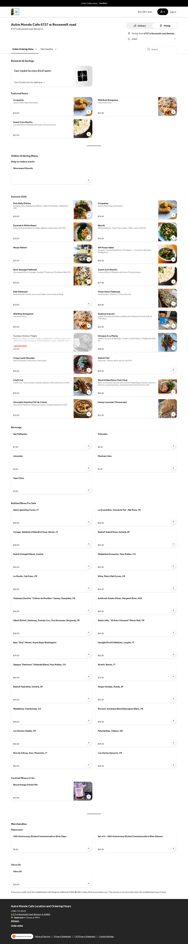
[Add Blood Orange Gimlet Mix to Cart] (89, 796)
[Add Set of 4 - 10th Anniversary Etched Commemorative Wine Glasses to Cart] (173, 848)
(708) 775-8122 (18, 910)
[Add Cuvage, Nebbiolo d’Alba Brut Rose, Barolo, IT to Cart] (89, 544)
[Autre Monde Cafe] (15, 11)
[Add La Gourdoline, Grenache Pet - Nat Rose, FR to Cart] (173, 522)
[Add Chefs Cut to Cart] (89, 392)
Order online (17, 925)
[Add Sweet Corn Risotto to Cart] (89, 134)
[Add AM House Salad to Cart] (173, 259)
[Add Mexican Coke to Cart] (173, 468)
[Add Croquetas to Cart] (89, 112)
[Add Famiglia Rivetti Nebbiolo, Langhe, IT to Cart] (173, 654)
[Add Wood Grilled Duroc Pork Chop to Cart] (173, 392)
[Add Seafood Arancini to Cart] (173, 326)
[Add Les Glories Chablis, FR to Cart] (89, 743)
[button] (25, 49)
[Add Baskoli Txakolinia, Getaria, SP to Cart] (89, 698)
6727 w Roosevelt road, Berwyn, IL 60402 (30, 914)
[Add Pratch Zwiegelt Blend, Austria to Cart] (89, 566)
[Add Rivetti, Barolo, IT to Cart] (173, 676)
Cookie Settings (106, 936)
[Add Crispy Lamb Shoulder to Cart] (89, 370)
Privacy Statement (62, 936)
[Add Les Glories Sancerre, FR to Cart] (173, 765)
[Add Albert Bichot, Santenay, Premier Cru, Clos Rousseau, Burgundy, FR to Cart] (89, 632)
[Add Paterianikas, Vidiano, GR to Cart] (173, 743)
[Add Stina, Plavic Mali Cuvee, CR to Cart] (173, 588)
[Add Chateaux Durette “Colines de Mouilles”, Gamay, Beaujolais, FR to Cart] (89, 610)
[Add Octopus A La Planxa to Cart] (173, 348)
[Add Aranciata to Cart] (173, 446)
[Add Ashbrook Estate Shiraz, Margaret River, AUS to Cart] (173, 610)
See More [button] (103, 3)
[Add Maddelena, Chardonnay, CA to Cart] (89, 720)
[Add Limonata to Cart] (89, 468)
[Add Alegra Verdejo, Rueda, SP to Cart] (173, 698)
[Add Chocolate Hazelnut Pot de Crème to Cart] (89, 414)
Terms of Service (42, 936)
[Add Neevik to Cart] (173, 237)
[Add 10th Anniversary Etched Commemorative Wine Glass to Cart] (89, 848)
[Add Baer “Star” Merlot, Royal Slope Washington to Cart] (89, 654)
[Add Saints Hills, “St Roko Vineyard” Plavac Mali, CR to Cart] (173, 632)
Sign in (173, 11)
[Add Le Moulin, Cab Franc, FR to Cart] (89, 588)
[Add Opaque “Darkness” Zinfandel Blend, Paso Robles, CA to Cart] (89, 676)
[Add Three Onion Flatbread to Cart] (173, 303)
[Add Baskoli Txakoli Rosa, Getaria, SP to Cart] (173, 544)
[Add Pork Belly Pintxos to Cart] (89, 215)
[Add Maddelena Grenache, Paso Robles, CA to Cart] (173, 566)
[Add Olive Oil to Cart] (89, 883)
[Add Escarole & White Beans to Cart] (89, 237)
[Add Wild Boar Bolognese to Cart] (173, 112)
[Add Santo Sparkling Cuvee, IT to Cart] (89, 522)
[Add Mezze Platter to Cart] (89, 259)
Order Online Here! (89, 3)
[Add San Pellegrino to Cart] (89, 446)
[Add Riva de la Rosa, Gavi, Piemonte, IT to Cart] (89, 765)
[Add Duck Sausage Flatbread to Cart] (89, 281)
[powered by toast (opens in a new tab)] (22, 936)
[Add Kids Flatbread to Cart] (89, 303)
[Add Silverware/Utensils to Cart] (89, 180)
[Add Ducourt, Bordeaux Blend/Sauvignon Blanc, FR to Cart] (173, 720)
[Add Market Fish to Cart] (173, 370)
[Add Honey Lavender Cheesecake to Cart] (173, 414)
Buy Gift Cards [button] (145, 11)
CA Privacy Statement (85, 936)
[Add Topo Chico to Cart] (89, 490)
